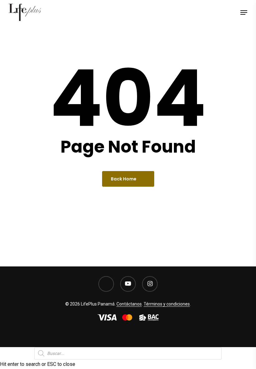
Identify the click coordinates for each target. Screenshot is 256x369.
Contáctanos (129, 303)
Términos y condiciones (167, 303)
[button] (243, 12)
